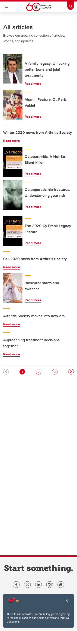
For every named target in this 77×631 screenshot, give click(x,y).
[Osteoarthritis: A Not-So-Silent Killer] (12, 162)
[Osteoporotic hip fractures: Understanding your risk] (12, 195)
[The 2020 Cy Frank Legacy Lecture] (12, 231)
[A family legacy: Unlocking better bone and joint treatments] (12, 69)
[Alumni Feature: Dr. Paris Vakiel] (12, 105)
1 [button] (23, 371)
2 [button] (39, 371)
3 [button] (56, 371)
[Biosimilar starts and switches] (12, 288)
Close (66, 603)
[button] (71, 372)
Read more (33, 83)
